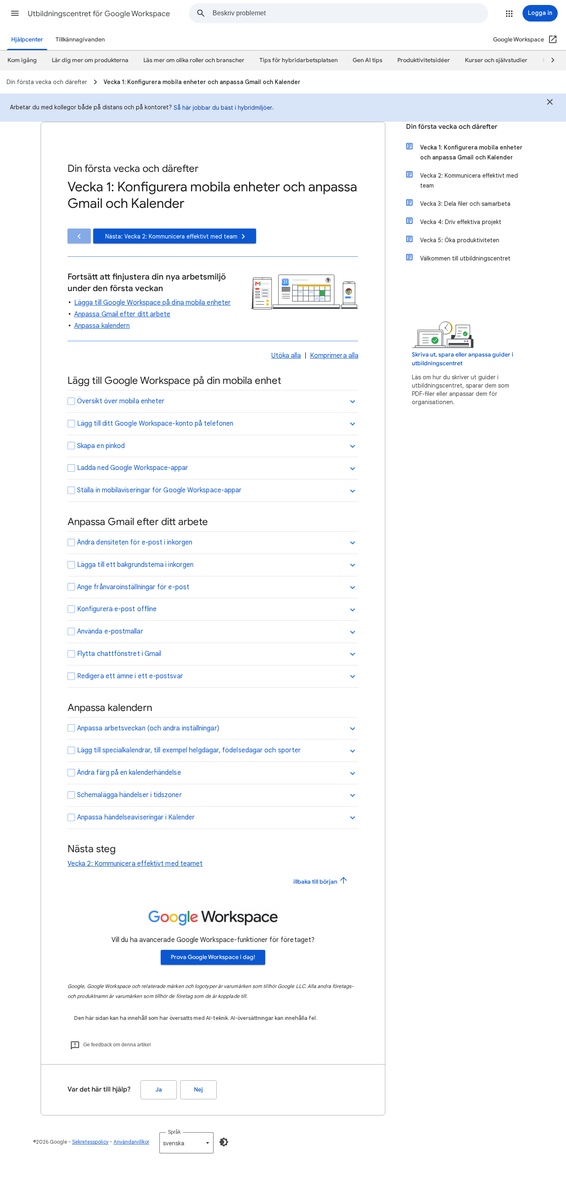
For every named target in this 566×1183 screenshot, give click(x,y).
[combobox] (350, 13)
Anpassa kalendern (102, 326)
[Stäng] (550, 103)
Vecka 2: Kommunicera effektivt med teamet (135, 864)
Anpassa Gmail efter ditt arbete (122, 314)
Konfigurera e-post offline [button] (117, 609)
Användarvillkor (131, 1142)
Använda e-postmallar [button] (110, 631)
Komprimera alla (334, 356)
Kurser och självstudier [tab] (496, 60)
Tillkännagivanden (80, 39)
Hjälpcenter (27, 39)
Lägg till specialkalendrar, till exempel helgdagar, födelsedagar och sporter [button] (189, 750)
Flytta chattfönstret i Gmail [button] (119, 654)
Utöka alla (286, 356)
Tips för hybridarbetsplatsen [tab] (298, 60)
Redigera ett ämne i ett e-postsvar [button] (130, 676)
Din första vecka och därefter (451, 127)
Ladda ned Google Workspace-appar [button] (133, 468)
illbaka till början (316, 881)
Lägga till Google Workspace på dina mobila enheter (152, 303)
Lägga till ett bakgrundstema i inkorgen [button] (135, 565)
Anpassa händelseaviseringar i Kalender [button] (136, 817)
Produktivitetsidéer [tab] (423, 60)
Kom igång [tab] (22, 60)
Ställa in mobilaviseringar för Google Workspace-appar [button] (159, 490)
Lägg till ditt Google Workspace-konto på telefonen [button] (155, 423)
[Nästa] (549, 60)
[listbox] (186, 1143)
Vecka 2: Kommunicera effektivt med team (469, 180)
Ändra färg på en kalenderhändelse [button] (129, 773)
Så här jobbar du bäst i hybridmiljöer (223, 107)
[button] (15, 13)
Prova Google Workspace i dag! (213, 957)
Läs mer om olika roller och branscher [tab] (193, 60)
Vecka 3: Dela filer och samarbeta (465, 203)
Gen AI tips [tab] (367, 60)
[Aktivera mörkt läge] (224, 1142)
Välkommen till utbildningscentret (465, 258)
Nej (198, 1089)
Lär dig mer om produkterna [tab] (90, 60)
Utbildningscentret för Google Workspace (99, 13)
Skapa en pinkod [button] (101, 446)
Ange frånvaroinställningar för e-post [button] (133, 587)
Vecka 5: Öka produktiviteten (459, 240)
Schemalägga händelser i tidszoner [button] (129, 795)
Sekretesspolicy (90, 1142)
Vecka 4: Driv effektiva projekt (460, 222)
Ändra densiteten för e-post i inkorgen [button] (134, 542)
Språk (174, 1132)
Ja (158, 1089)
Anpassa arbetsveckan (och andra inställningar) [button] (148, 728)
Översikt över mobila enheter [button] (120, 401)
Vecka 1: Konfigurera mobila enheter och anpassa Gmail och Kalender (471, 152)
